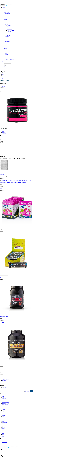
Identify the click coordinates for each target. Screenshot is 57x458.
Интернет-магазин (6, 12)
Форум (5, 50)
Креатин (3, 78)
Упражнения (4, 380)
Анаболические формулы (5, 411)
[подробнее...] (15, 180)
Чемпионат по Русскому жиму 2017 (10, 59)
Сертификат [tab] (3, 132)
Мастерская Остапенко (5, 403)
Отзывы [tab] (3, 131)
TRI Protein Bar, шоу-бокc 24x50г (4, 271)
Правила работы (2, 174)
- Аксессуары (5, 14)
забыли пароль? (6, 66)
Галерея (6, 54)
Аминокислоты (4, 410)
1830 (1, 277)
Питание (3, 7)
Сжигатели (3, 427)
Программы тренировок (10, 30)
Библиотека (3, 20)
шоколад (3, 322)
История (5, 38)
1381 (1, 188)
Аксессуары (3, 8)
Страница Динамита (5, 404)
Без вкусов (2, 87)
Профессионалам (9, 29)
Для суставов (4, 417)
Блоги (6, 53)
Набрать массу (4, 387)
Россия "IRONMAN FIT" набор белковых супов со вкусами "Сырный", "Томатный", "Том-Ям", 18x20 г (13, 182)
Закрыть (2, 374)
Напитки (3, 423)
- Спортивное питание (7, 13)
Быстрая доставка (2, 91)
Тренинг (6, 24)
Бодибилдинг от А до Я (7, 41)
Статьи (5, 23)
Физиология (7, 36)
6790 (1, 370)
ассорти (2, 186)
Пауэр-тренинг (9, 31)
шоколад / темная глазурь (4, 275)
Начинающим (9, 25)
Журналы (5, 43)
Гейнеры (3, 416)
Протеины (3, 426)
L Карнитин (3, 409)
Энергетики (3, 428)
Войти (5, 65)
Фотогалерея (5, 48)
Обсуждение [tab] (4, 133)
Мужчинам (8, 26)
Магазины (5, 19)
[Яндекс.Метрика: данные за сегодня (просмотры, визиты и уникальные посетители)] (26, 391)
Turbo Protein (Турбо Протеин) (4, 316)
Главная (3, 74)
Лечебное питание (4, 422)
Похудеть (8, 35)
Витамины (3, 415)
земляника (2, 320)
